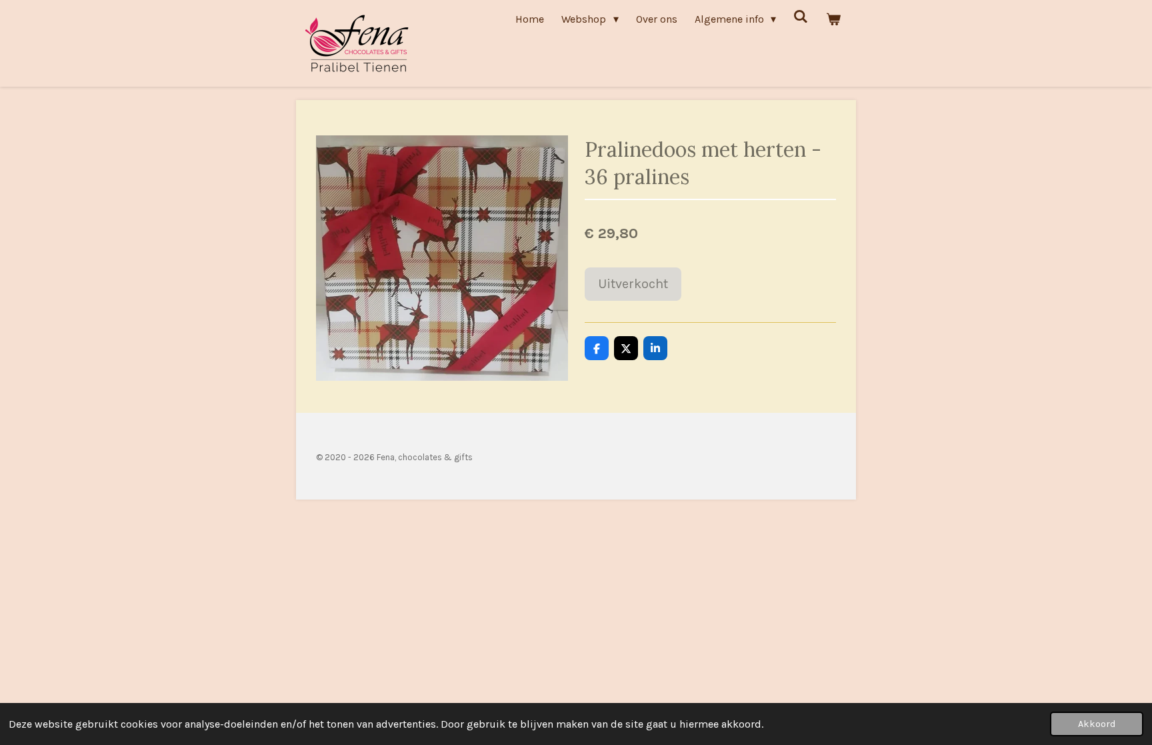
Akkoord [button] (1096, 724)
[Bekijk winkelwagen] (833, 19)
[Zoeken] (801, 16)
